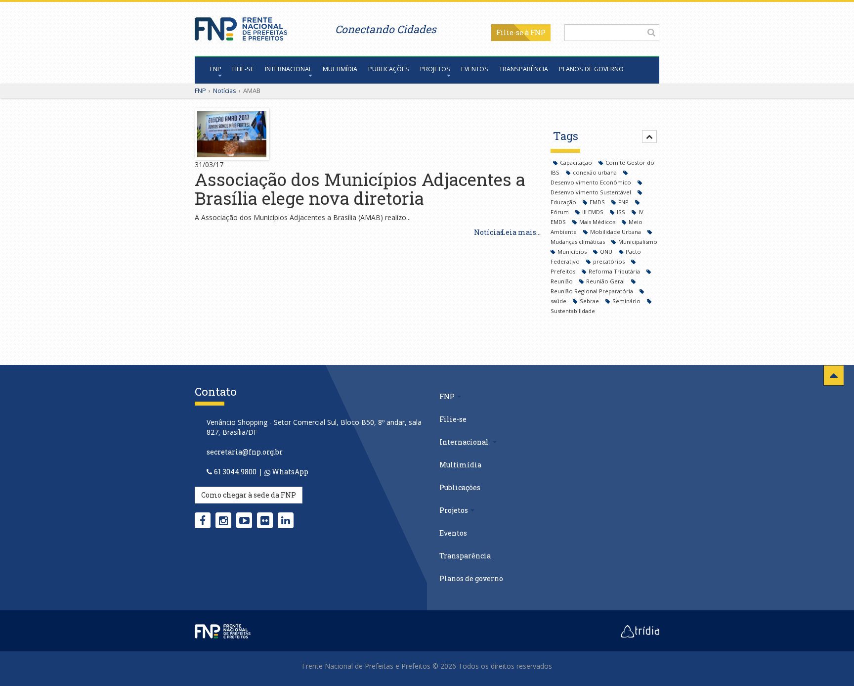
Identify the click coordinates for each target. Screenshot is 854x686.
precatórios (609, 261)
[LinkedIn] (285, 520)
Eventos (474, 69)
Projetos (435, 69)
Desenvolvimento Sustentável (592, 192)
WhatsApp (289, 471)
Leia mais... (521, 232)
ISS (622, 212)
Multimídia (340, 69)
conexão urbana (595, 172)
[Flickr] (264, 520)
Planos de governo (591, 69)
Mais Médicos (598, 222)
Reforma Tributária (615, 271)
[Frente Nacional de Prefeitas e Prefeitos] (241, 26)
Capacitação (577, 162)
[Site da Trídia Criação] (640, 631)
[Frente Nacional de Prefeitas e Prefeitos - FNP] (223, 631)
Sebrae (590, 301)
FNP (215, 69)
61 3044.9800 (235, 471)
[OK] (651, 32)
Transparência (523, 69)
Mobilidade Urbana (616, 231)
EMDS (598, 202)
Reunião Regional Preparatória (593, 291)
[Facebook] (203, 520)
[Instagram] (223, 520)
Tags (565, 136)
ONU (607, 251)
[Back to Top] (833, 375)
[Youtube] (244, 520)
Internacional (288, 69)
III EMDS (593, 212)
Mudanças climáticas (578, 241)
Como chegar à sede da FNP (248, 495)
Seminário (627, 301)
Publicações (388, 69)
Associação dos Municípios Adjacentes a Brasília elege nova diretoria (360, 189)
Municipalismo (637, 241)
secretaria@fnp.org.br (245, 452)
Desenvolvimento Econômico (592, 182)
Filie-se (509, 32)
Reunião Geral (606, 281)
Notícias (224, 90)
